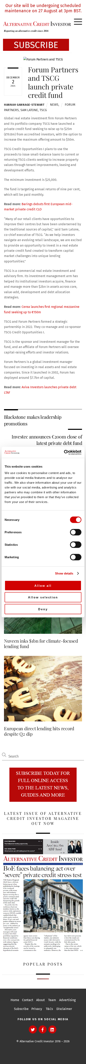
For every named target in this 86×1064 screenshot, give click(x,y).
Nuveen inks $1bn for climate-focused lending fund (41, 643)
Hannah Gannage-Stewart (24, 105)
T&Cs (49, 1009)
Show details (64, 573)
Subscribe (21, 1009)
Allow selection (43, 597)
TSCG (43, 110)
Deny (43, 609)
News (54, 105)
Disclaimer (64, 1009)
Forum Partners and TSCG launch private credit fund (53, 82)
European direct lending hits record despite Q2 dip (39, 731)
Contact (27, 1000)
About (40, 1000)
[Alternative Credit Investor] (36, 24)
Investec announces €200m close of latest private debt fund (47, 439)
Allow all (43, 585)
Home (15, 1000)
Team (52, 1000)
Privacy (36, 1009)
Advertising (67, 1000)
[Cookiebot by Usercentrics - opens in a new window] (63, 452)
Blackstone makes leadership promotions (32, 420)
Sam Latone (29, 110)
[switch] (75, 532)
